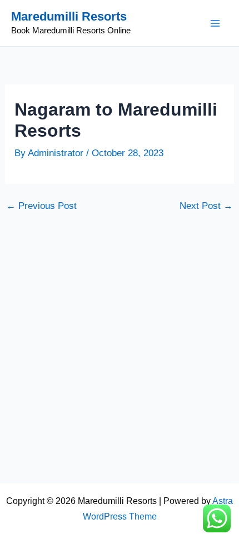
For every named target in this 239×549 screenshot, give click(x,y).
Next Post (206, 206)
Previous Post (41, 206)
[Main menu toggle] (215, 23)
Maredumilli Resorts (69, 16)
